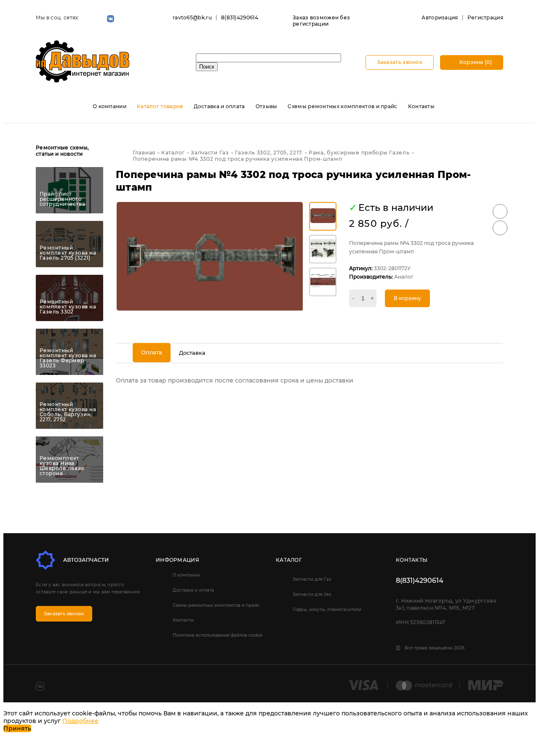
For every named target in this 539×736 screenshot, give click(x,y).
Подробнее (80, 721)
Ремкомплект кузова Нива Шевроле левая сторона (62, 466)
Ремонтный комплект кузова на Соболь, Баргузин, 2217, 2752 (68, 412)
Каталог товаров (160, 106)
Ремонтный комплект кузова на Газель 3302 (68, 306)
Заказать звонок (400, 62)
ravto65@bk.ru (192, 17)
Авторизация (440, 17)
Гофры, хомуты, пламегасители (327, 609)
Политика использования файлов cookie (217, 635)
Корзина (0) (475, 62)
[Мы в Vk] (110, 18)
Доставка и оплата (219, 106)
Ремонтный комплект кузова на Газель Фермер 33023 (68, 358)
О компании (109, 106)
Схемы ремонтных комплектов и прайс (342, 106)
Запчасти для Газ (312, 579)
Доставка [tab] (192, 352)
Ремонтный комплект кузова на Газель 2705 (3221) (68, 252)
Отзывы (267, 106)
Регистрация (485, 17)
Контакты (421, 106)
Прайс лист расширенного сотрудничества (62, 199)
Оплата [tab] (151, 352)
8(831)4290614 (239, 17)
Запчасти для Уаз (312, 594)
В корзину (407, 298)
